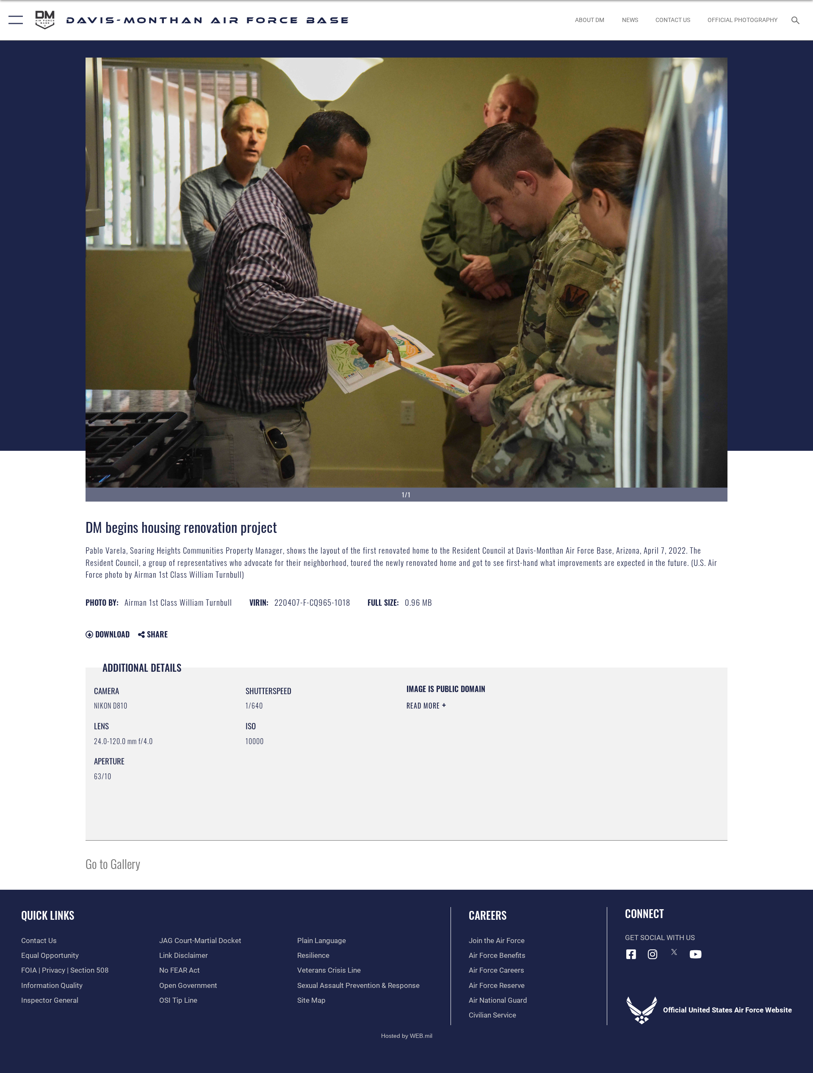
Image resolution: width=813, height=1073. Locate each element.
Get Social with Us (660, 938)
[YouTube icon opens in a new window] (695, 954)
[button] (14, 20)
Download (111, 634)
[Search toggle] (796, 20)
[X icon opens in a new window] (674, 952)
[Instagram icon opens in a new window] (652, 954)
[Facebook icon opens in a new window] (631, 954)
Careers (487, 915)
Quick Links (47, 915)
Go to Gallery (113, 863)
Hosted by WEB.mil (406, 1035)
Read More (424, 706)
